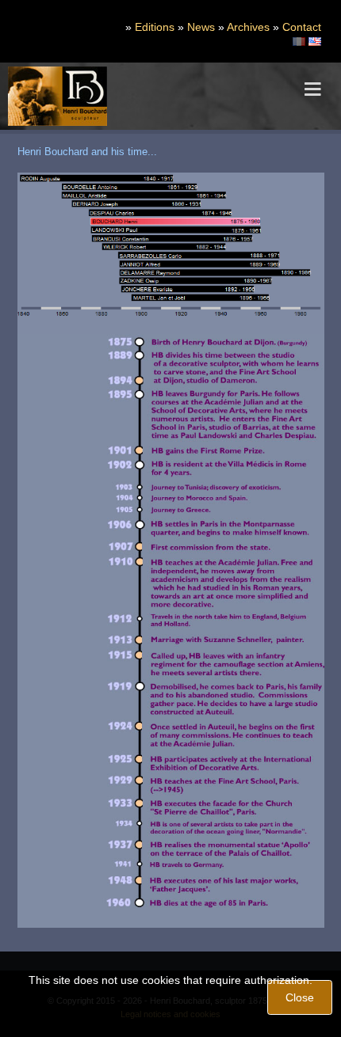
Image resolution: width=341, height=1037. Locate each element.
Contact (301, 27)
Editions (154, 27)
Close (299, 997)
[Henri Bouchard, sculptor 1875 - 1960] (57, 96)
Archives (248, 27)
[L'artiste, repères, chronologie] (299, 40)
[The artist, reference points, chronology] (314, 40)
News (201, 27)
